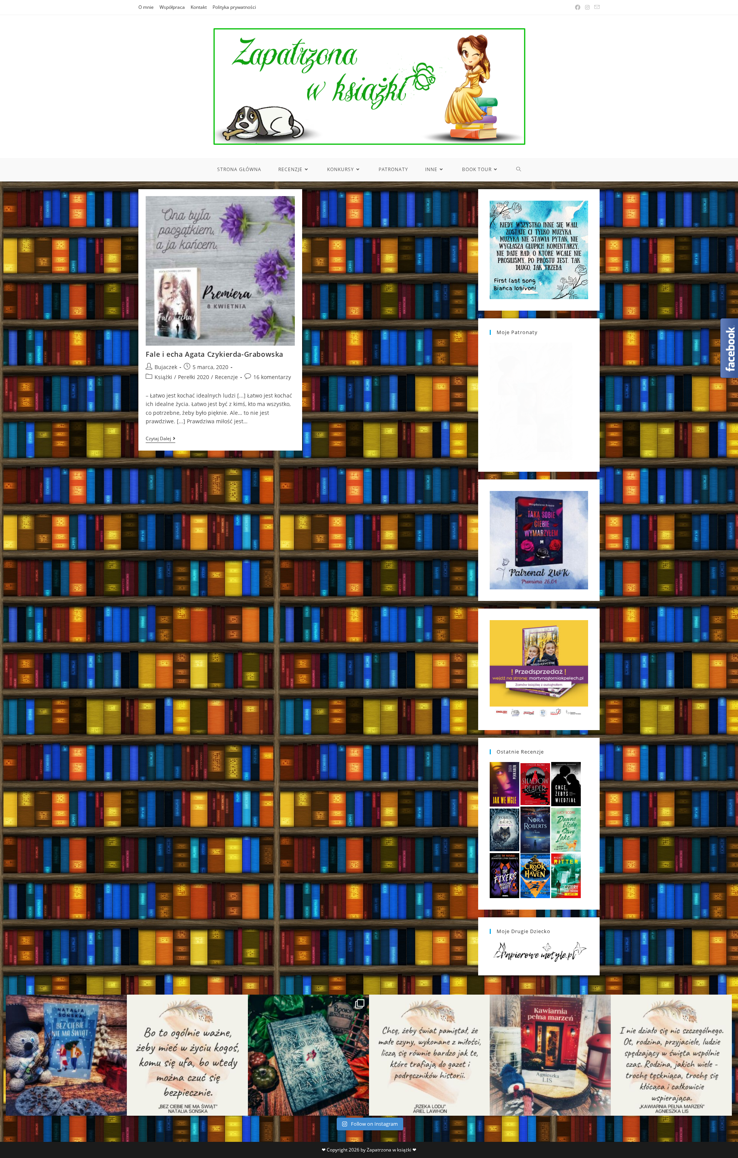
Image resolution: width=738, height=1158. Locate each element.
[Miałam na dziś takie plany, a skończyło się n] (671, 1055)
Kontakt (199, 7)
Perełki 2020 (193, 377)
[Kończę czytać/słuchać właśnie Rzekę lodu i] (429, 1055)
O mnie (146, 7)
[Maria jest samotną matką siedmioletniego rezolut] (66, 1055)
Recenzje (226, 377)
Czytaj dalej (160, 439)
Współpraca (172, 7)
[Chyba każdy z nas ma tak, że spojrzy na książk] (308, 1055)
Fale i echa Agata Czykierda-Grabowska (214, 354)
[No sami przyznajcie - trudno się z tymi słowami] (187, 1055)
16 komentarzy (272, 377)
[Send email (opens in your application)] (596, 7)
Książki (163, 377)
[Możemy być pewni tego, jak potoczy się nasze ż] (550, 1055)
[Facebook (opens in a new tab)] (578, 7)
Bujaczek (166, 367)
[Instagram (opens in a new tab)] (587, 7)
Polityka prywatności (234, 7)
